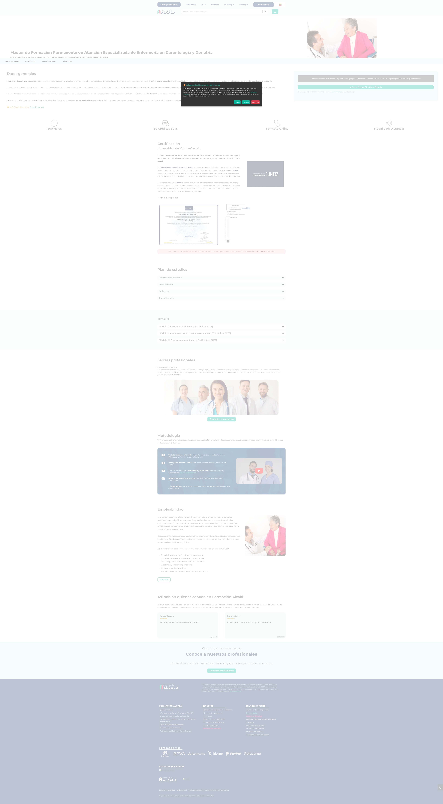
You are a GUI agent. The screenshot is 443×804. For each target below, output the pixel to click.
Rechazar (246, 102)
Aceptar (237, 102)
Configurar (255, 102)
